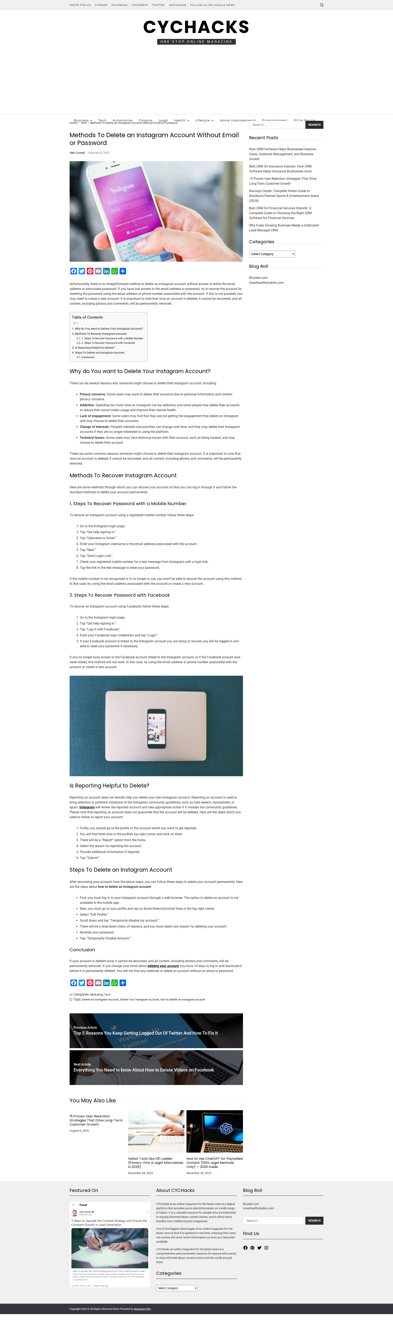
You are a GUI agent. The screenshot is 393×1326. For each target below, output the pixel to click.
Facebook (120, 5)
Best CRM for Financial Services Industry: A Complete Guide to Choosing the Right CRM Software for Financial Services (280, 213)
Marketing (96, 994)
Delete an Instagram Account (100, 999)
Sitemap (101, 5)
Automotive (123, 120)
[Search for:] (275, 125)
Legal (163, 120)
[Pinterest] (252, 1247)
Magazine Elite (142, 1308)
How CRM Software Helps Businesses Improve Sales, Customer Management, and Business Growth (282, 154)
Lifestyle (202, 120)
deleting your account (163, 966)
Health (180, 120)
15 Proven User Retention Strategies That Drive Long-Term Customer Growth (96, 1120)
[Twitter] (259, 1247)
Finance (145, 120)
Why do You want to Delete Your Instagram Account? (109, 328)
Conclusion (87, 357)
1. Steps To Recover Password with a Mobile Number (112, 338)
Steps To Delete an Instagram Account (99, 352)
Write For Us (80, 5)
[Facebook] (245, 1247)
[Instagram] (266, 1247)
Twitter (158, 5)
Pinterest (140, 5)
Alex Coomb (77, 152)
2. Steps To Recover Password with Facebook (108, 342)
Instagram (177, 5)
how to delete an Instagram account (182, 999)
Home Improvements (238, 120)
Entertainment (275, 120)
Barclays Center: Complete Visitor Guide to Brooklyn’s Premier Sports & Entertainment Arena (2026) (284, 196)
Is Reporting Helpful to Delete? (95, 348)
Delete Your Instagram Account (139, 999)
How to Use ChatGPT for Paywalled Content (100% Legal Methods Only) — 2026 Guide (214, 1163)
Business (81, 120)
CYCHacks (196, 27)
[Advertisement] (196, 83)
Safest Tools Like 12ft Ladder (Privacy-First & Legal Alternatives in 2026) (155, 1163)
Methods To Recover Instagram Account (101, 334)
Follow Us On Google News (212, 5)
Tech (102, 120)
